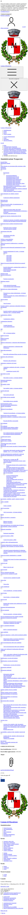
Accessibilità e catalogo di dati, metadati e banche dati (13, 732)
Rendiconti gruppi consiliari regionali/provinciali (11, 223)
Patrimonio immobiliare (6, 529)
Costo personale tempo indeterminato (11, 286)
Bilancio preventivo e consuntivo (8, 517)
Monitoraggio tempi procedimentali (9, 415)
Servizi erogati (4, 569)
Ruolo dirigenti (6, 271)
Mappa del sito (4, 910)
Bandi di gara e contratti (6, 440)
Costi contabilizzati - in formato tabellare (12, 590)
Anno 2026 (8, 255)
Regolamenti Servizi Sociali (12, 177)
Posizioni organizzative (6, 275)
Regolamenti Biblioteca (11, 175)
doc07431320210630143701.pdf (7, 770)
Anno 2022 (8, 259)
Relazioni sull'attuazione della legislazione (12, 683)
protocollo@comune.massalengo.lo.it (12, 892)
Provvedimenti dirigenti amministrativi (9, 428)
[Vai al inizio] (1, 778)
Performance (3, 339)
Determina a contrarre (11, 477)
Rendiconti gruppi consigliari (10, 227)
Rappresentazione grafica (6, 403)
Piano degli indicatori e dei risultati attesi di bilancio (12, 525)
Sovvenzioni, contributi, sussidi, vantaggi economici (12, 499)
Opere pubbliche (4, 632)
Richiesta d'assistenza (8, 900)
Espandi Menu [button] (4, 162)
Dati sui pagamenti (5, 610)
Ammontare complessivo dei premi (8, 363)
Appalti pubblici (7, 849)
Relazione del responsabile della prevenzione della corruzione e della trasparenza (14, 713)
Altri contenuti (4, 698)
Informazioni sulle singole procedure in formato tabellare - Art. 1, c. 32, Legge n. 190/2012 (14, 451)
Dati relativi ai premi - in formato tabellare (12, 377)
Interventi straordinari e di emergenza (9, 693)
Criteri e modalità (4, 501)
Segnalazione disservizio (9, 899)
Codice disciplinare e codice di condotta (12, 191)
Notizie (5, 866)
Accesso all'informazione (9, 136)
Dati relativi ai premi (5, 373)
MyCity (3, 913)
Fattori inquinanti (7, 676)
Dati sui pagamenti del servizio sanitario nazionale (12, 616)
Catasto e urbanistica (8, 850)
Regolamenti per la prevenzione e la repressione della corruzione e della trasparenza (14, 710)
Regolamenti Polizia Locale (12, 178)
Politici (5, 833)
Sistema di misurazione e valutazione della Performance (13, 342)
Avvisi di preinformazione (12, 475)
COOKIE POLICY (5, 11)
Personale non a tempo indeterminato (9, 289)
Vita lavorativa (6, 846)
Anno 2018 (8, 260)
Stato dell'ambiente (7, 675)
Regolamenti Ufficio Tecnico (12, 184)
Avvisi (4, 869)
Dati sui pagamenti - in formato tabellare (12, 614)
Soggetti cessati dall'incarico (9, 213)
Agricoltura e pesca (7, 860)
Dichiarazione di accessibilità (10, 907)
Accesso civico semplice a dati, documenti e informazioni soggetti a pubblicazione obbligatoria (14, 725)
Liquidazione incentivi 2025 (12, 371)
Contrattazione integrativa (6, 321)
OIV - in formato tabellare (9, 333)
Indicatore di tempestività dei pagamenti (12, 621)
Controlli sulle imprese (6, 436)
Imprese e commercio (8, 848)
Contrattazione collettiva (6, 315)
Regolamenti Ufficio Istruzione (13, 182)
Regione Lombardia (5, 15)
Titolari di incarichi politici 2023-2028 (12, 209)
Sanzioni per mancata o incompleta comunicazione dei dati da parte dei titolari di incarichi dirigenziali (14, 220)
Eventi (4, 876)
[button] (7, 130)
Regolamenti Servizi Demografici (13, 179)
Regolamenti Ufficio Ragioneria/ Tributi (15, 183)
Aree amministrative (8, 829)
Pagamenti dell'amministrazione (8, 607)
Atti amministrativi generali (9, 187)
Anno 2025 (8, 256)
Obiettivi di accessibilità (8, 738)
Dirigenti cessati (4, 273)
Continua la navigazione (6, 14)
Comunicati (6, 867)
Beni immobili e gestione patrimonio (9, 526)
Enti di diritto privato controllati (8, 397)
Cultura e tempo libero (8, 845)
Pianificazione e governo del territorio (9, 658)
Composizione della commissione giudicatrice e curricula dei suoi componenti (14, 490)
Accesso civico (4, 720)
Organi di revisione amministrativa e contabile (11, 555)
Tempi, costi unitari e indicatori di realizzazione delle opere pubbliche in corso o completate (15, 655)
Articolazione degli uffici (6, 231)
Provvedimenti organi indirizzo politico (9, 427)
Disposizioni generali (5, 163)
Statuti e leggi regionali (8, 190)
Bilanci (2, 514)
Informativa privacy (7, 904)
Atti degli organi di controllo (9, 229)
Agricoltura (6, 139)
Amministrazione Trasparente (10, 146)
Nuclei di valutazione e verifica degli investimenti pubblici (14, 634)
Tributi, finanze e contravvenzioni (11, 844)
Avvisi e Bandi (9, 478)
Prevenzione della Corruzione (7, 700)
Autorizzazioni (6, 859)
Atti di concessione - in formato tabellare (12, 512)
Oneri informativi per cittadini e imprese (10, 193)
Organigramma (6, 236)
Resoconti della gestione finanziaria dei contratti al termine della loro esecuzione (14, 496)
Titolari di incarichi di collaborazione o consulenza (12, 243)
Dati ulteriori (3, 741)
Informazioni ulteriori (11, 486)
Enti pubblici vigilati (5, 384)
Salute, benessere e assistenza (10, 858)
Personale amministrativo (9, 834)
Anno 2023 (8, 258)
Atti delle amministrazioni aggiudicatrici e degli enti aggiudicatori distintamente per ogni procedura (12, 454)
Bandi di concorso (5, 335)
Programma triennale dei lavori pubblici (15, 467)
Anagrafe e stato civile (8, 841)
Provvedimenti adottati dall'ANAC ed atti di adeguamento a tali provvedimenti (13, 716)
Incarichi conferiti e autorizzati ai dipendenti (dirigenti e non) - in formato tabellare (13, 312)
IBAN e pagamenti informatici (7, 625)
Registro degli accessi (8, 729)
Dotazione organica (5, 281)
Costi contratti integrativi (9, 326)
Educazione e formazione (9, 842)
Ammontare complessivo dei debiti (11, 623)
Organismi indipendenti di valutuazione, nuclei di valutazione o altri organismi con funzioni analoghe (15, 150)
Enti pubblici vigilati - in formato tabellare (12, 388)
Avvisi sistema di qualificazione (13, 482)
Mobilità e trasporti (7, 854)
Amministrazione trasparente (9, 903)
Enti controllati (4, 381)
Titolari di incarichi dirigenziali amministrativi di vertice (13, 247)
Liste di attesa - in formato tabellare (11, 597)
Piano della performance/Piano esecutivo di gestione (15, 354)
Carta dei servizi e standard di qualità (9, 573)
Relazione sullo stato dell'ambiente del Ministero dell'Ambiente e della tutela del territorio (14, 686)
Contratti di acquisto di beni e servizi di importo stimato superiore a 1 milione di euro (14, 493)
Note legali (5, 905)
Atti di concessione (5, 508)
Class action (3, 580)
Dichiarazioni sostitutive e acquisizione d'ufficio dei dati (13, 416)
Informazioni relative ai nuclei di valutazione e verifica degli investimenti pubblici (13, 639)
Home (4, 145)
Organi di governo (7, 828)
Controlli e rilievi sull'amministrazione (12, 148)
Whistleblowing (4, 743)
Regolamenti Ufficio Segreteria (13, 180)
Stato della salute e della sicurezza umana (12, 684)
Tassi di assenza (4, 299)
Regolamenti (6, 172)
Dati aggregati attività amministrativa (9, 405)
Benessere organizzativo (6, 380)
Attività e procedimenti (6, 406)
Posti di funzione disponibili (9, 269)
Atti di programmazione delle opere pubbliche (11, 642)
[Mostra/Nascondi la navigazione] (12, 72)
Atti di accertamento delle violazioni (11, 717)
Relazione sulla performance (7, 356)
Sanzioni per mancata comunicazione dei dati (11, 216)
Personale (3, 244)
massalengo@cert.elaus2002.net (10, 894)
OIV (2, 329)
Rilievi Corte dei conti (8, 567)
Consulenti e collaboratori (6, 240)
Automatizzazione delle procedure (8, 443)
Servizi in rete (4, 599)
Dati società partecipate (8, 394)
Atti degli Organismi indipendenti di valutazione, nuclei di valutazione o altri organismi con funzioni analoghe (14, 153)
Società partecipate (5, 390)
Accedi (2, 143)
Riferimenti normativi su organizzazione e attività (14, 186)
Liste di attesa (4, 593)
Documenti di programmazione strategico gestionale (15, 188)
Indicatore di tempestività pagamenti (9, 617)
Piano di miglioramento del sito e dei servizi (13, 908)
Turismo (5, 853)
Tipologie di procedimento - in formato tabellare (14, 413)
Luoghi (5, 874)
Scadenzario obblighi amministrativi (11, 197)
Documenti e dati (7, 835)
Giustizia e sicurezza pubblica (10, 855)
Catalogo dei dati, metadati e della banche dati (13, 736)
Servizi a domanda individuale (7, 572)
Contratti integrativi (7, 325)
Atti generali (3, 168)
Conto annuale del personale (9, 285)
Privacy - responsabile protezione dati (9, 742)
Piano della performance (6, 350)
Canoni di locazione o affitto (7, 535)
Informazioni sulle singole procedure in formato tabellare (13, 446)
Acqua (4, 138)
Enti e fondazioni (7, 832)
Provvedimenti (4, 423)
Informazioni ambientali (6, 667)
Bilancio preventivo (7, 521)
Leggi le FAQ (6, 896)
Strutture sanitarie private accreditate (9, 689)
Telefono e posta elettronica (7, 239)
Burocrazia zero (4, 200)
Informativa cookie (5, 886)
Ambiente (5, 856)
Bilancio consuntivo (7, 522)
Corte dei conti (4, 563)
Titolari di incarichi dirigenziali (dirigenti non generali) (13, 263)
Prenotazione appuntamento (9, 898)
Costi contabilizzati (5, 586)
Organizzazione (4, 201)
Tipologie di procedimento (6, 409)
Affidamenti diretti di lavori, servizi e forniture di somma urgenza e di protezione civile (16, 484)
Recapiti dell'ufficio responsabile (10, 420)
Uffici (4, 830)
